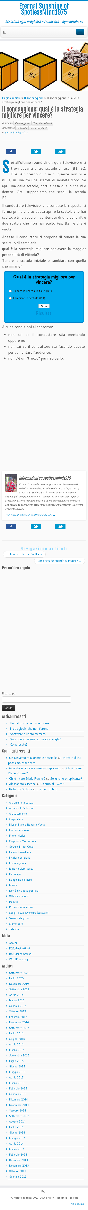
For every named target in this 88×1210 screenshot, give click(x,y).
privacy (50, 1197)
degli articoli (19, 948)
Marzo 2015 (16, 1083)
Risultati (44, 313)
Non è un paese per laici (23, 890)
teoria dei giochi (38, 128)
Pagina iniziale (11, 98)
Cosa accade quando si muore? (59, 561)
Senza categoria (19, 918)
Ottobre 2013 (17, 1171)
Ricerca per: (9, 693)
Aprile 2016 (16, 1044)
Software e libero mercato (28, 734)
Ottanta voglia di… (20, 896)
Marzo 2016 (16, 1050)
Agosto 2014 (17, 1121)
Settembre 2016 (19, 1028)
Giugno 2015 (17, 1066)
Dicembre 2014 (18, 1099)
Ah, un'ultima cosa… (21, 802)
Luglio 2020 (16, 978)
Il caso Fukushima (20, 852)
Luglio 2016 (16, 1033)
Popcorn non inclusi (21, 907)
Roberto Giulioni (20, 789)
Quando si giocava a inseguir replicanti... (35, 768)
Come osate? (18, 744)
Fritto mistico (17, 835)
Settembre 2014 (19, 1116)
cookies (74, 1197)
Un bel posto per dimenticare (29, 723)
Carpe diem (16, 819)
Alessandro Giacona (22, 784)
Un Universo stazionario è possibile (33, 758)
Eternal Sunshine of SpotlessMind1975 (44, 9)
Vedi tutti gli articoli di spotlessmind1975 (30, 515)
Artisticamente (18, 813)
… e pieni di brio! (47, 789)
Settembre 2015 (19, 1055)
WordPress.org (18, 959)
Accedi (13, 943)
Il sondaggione (34, 98)
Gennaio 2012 (17, 1176)
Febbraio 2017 (18, 1017)
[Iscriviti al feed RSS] (5, 33)
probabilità (22, 128)
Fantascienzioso (19, 830)
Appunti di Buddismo (21, 808)
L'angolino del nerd (42, 123)
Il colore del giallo (19, 857)
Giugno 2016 (17, 1039)
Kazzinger (15, 874)
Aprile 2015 (16, 1077)
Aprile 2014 (16, 1143)
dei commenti (20, 954)
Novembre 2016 (19, 1022)
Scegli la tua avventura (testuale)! (29, 912)
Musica (13, 885)
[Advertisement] (44, 415)
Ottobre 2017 (17, 1011)
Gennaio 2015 (17, 1094)
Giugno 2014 (17, 1132)
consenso (61, 1197)
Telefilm (14, 929)
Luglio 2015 (16, 1061)
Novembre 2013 (19, 1165)
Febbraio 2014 (18, 1154)
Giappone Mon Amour (22, 841)
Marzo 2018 (16, 1000)
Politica (13, 901)
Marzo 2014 (16, 1149)
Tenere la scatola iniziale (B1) (32, 291)
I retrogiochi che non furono (29, 728)
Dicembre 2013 (18, 1160)
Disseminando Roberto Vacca (27, 824)
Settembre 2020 (19, 973)
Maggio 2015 (17, 1072)
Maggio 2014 (17, 1138)
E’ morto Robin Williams (24, 554)
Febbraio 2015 (18, 1088)
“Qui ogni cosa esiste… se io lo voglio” (35, 739)
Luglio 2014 (16, 1127)
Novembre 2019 (19, 984)
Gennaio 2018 (17, 1006)
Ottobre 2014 (17, 1110)
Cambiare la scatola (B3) (29, 298)
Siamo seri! (16, 923)
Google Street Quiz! (21, 846)
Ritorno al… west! (52, 784)
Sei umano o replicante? (66, 778)
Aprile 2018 (16, 995)
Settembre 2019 (19, 989)
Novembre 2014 (19, 1105)
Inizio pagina (77, 1204)
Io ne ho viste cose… (21, 868)
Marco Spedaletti (23, 1197)
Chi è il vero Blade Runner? (27, 778)
